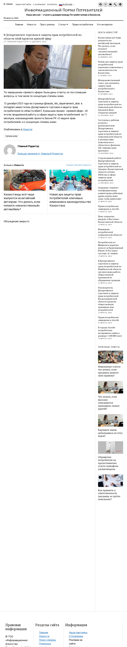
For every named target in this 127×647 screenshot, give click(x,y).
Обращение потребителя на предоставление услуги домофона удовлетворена (108, 463)
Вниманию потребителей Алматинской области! (110, 232)
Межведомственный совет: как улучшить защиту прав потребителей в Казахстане (109, 86)
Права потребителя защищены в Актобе (108, 207)
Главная (19, 24)
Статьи (62, 24)
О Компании (39, 4)
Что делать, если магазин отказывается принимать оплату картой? (109, 402)
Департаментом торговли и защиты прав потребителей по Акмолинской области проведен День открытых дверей (110, 105)
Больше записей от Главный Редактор (40, 153)
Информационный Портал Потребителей (63, 10)
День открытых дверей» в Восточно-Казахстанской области (110, 219)
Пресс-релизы (47, 24)
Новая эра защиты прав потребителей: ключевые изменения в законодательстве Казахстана (70, 200)
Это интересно (105, 24)
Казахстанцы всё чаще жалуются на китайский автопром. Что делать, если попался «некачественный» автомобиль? (22, 202)
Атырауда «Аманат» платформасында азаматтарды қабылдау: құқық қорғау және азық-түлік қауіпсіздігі (110, 193)
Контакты (52, 4)
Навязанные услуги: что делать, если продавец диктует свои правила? (109, 371)
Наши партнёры (23, 4)
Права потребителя (82, 24)
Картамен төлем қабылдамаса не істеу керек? (110, 432)
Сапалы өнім (11, 136)
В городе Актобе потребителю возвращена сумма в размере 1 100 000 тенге (110, 331)
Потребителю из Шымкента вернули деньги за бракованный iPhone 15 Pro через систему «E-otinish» (110, 248)
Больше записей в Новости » (79, 165)
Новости (31, 24)
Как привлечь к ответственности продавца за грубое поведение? (109, 495)
